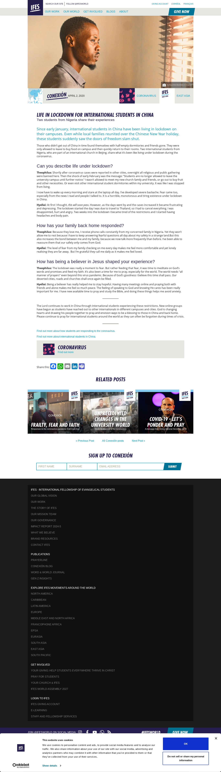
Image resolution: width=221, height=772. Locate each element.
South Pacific (41, 655)
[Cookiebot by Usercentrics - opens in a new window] (21, 765)
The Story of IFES (44, 508)
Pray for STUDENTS (45, 676)
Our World (71, 11)
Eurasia (37, 636)
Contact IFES (40, 545)
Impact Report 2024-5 (46, 526)
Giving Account (160, 4)
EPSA (34, 630)
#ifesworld (150, 732)
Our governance (43, 520)
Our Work (52, 11)
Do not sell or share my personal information (185, 758)
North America (42, 593)
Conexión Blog (42, 566)
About (123, 11)
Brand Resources (44, 538)
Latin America (41, 606)
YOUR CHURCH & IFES (45, 682)
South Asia (39, 643)
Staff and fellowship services (54, 716)
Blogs (110, 11)
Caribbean (38, 599)
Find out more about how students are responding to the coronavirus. (76, 331)
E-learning (39, 710)
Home (31, 1)
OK (186, 743)
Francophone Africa (46, 624)
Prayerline (39, 560)
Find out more (66, 352)
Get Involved (93, 11)
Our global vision (44, 495)
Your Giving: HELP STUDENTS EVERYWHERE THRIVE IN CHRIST (73, 670)
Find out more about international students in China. (66, 336)
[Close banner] (216, 738)
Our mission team (43, 514)
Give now (181, 11)
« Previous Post (85, 440)
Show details (49, 765)
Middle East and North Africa (53, 618)
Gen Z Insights (41, 578)
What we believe (43, 532)
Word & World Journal (48, 572)
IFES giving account (45, 704)
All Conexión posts (113, 440)
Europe (36, 612)
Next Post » (138, 440)
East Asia (37, 649)
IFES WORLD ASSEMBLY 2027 (49, 689)
